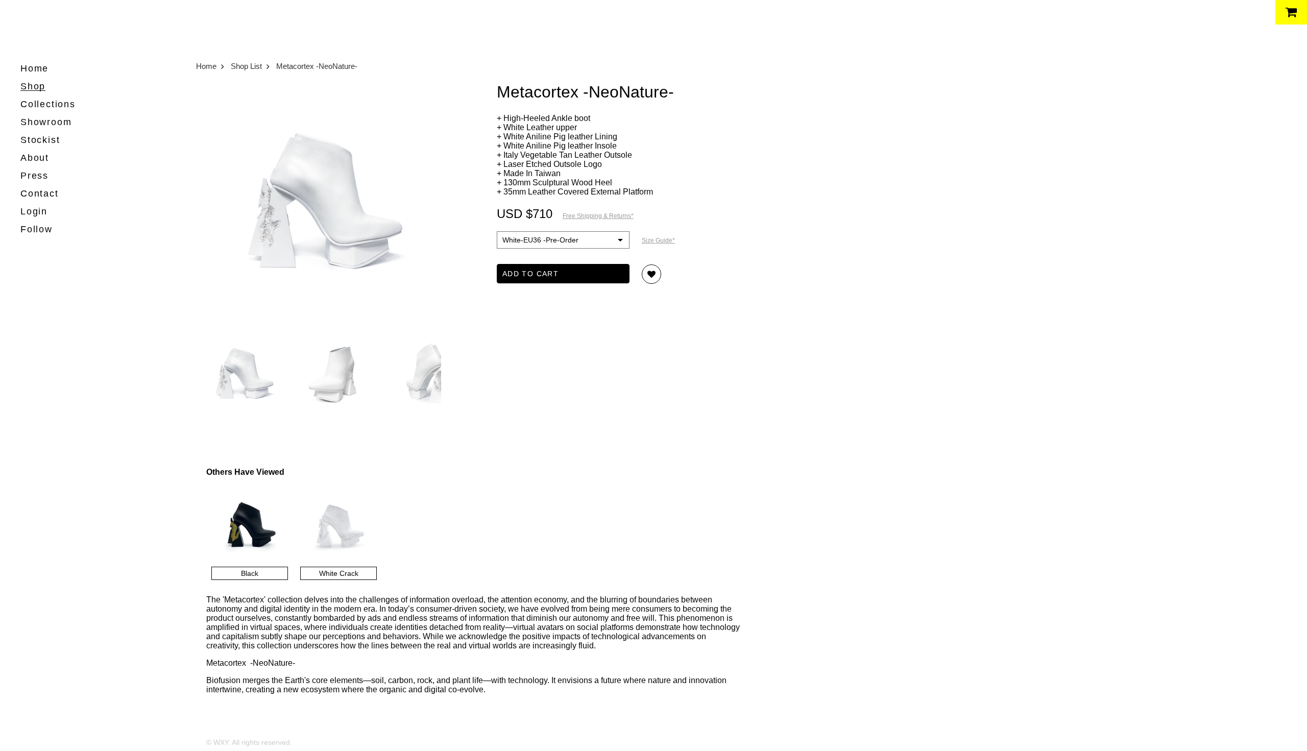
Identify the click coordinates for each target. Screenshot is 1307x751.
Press (34, 176)
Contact (39, 193)
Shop (32, 86)
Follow (36, 229)
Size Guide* (658, 240)
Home (206, 66)
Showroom (45, 122)
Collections (48, 104)
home (34, 68)
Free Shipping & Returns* (598, 216)
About (34, 158)
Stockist (40, 140)
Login (33, 211)
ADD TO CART (530, 274)
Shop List (246, 66)
